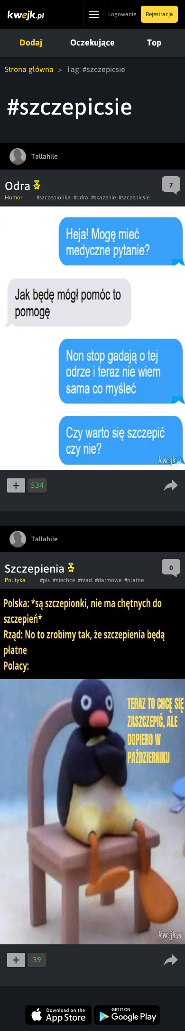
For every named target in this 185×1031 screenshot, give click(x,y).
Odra (19, 185)
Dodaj (30, 42)
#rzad (85, 580)
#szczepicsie (134, 197)
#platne (134, 580)
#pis (45, 580)
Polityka (15, 580)
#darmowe (108, 580)
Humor (13, 197)
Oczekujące (92, 42)
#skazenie (103, 197)
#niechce (64, 580)
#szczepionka (54, 197)
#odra (81, 197)
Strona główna (29, 69)
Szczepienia (36, 568)
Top (154, 42)
